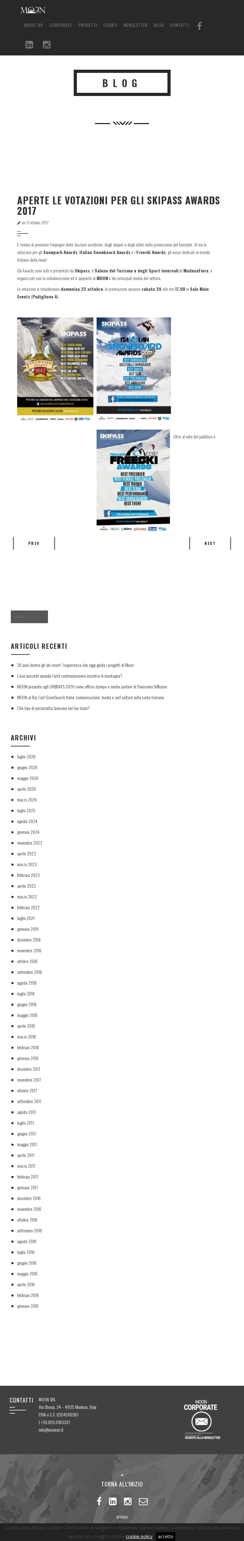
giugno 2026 (27, 767)
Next (210, 543)
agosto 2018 (27, 982)
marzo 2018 (26, 1036)
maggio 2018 (27, 1015)
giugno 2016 (27, 1262)
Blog (159, 25)
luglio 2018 (26, 993)
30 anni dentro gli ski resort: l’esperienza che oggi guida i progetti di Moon (75, 665)
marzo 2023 (27, 864)
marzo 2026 (27, 799)
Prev (34, 543)
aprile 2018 (26, 1025)
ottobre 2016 (27, 1219)
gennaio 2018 (27, 1058)
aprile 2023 (26, 853)
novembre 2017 (29, 1079)
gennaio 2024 (28, 831)
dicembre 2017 (28, 1068)
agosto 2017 (26, 1112)
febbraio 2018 (28, 1047)
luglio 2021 (26, 918)
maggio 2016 (27, 1273)
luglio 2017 (25, 1122)
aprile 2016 (26, 1284)
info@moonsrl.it (51, 1429)
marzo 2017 (26, 1165)
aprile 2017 (25, 1155)
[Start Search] (58, 617)
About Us (33, 25)
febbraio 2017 (27, 1176)
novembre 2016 (29, 1208)
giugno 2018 (27, 1004)
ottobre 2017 (27, 1090)
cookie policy (139, 1536)
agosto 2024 (27, 821)
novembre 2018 (29, 950)
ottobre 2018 (27, 961)
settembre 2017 (29, 1101)
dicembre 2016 (29, 1198)
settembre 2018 (29, 972)
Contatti (179, 25)
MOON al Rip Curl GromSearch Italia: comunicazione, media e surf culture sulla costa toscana (90, 697)
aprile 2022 (26, 885)
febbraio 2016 (28, 1295)
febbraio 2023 (28, 875)
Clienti (111, 25)
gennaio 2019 (27, 928)
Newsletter (136, 25)
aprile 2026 (26, 788)
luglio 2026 (26, 756)
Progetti (87, 25)
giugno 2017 (26, 1133)
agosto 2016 (27, 1241)
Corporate (61, 25)
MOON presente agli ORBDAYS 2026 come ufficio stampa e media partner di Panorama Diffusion (92, 686)
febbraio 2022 (28, 907)
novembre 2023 (29, 842)
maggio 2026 (27, 778)
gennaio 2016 (27, 1305)
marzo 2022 (27, 896)
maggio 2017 (27, 1144)
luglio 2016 (26, 1252)
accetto (165, 1536)
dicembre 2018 (29, 939)
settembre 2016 (29, 1230)
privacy (122, 1516)
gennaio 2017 (27, 1187)
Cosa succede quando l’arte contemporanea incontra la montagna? (69, 675)
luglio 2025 (26, 810)
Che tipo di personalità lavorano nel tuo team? (53, 708)
